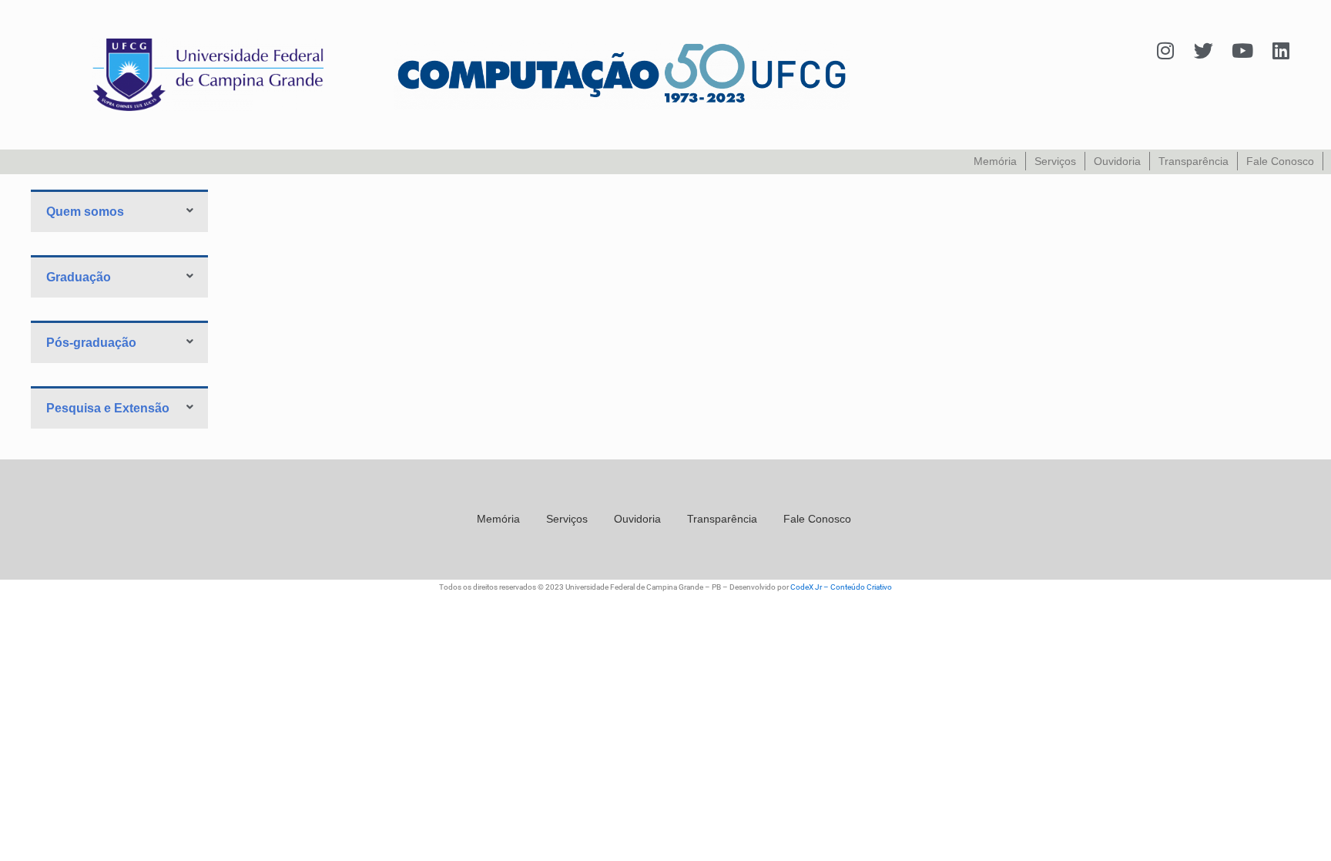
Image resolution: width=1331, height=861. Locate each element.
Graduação (78, 277)
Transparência (1193, 161)
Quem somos (85, 211)
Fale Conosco (1280, 161)
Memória (995, 161)
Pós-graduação (91, 342)
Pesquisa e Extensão (107, 408)
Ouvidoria (1117, 161)
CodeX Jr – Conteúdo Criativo (841, 587)
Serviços (1055, 161)
